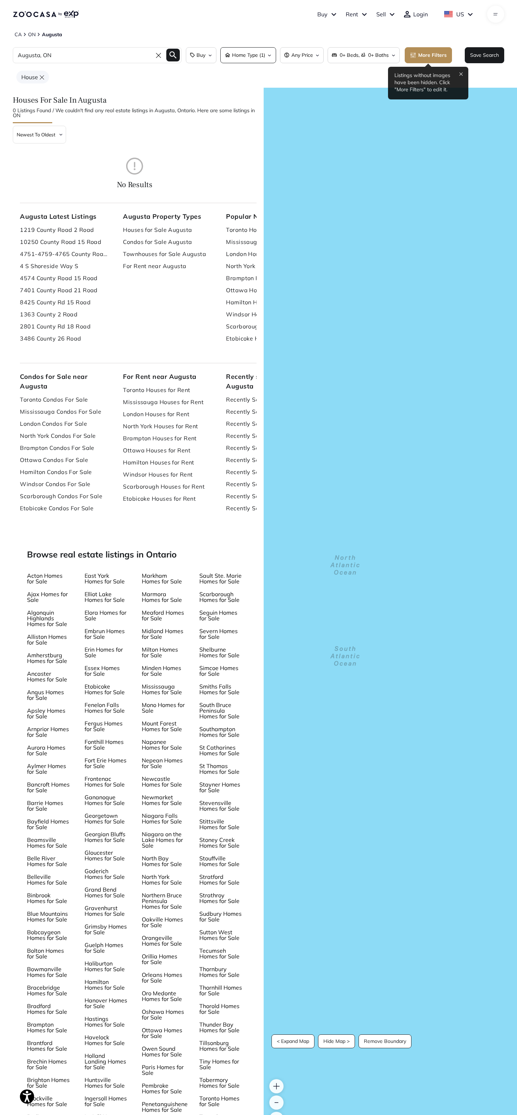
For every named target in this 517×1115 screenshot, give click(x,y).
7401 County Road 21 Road (59, 290)
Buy (322, 14)
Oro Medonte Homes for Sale (162, 996)
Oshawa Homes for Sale (163, 1014)
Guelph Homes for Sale (104, 947)
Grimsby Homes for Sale (106, 929)
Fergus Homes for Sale (104, 726)
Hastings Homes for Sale (105, 1021)
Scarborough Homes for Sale (219, 597)
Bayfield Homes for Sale (48, 824)
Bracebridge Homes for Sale (47, 990)
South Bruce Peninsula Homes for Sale (219, 710)
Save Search (484, 55)
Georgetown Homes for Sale (105, 818)
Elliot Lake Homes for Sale (105, 597)
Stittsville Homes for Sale (219, 824)
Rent (352, 14)
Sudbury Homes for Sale (220, 916)
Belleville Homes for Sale (47, 879)
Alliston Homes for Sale (47, 639)
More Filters (432, 55)
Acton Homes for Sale (45, 578)
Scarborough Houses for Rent (164, 486)
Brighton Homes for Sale (48, 1082)
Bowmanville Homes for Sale (47, 972)
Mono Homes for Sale (163, 707)
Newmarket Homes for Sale (162, 800)
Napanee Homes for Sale (162, 744)
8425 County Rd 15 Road (55, 302)
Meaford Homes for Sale (163, 615)
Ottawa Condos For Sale (54, 459)
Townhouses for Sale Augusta (164, 253)
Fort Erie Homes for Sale (105, 763)
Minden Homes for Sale (161, 670)
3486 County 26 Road (50, 338)
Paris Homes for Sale (163, 1070)
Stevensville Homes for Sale (219, 805)
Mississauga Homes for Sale (162, 689)
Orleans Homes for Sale (162, 977)
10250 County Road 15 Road (60, 241)
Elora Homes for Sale (105, 615)
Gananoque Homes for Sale (105, 800)
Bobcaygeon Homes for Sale (47, 935)
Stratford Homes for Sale (219, 879)
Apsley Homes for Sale (46, 713)
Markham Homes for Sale (162, 578)
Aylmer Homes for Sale (46, 768)
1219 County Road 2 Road (57, 229)
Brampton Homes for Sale (47, 1027)
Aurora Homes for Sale (46, 750)
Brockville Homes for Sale (47, 1101)
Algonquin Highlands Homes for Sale (47, 618)
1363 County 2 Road (48, 314)
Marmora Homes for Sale (162, 597)
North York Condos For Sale (58, 435)
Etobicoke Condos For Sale (56, 508)
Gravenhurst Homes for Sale (105, 910)
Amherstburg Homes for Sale (47, 658)
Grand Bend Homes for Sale (105, 892)
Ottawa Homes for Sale (162, 1033)
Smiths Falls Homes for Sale (219, 689)
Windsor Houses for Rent (158, 474)
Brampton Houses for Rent (160, 438)
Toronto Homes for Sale (219, 1101)
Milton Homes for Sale (160, 652)
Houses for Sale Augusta (157, 229)
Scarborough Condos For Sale (61, 496)
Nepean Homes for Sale (162, 763)
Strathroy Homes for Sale (219, 898)
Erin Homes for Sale (104, 652)
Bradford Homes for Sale (47, 1008)
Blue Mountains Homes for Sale (47, 916)
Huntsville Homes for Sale (105, 1082)
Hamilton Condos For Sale (56, 471)
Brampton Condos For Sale (57, 447)
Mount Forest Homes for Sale (162, 726)
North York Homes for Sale (162, 879)
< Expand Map (293, 1041)
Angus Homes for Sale (45, 695)
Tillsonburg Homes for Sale (219, 1045)
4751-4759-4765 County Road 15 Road (64, 253)
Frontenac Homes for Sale (105, 781)
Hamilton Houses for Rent (158, 462)
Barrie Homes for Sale (45, 805)
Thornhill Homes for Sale (220, 990)
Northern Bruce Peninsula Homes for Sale (162, 901)
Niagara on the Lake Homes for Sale (162, 840)
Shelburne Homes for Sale (219, 652)
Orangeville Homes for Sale (162, 940)
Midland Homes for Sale (162, 633)
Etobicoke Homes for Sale (105, 689)
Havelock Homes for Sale (105, 1040)
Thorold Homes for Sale (219, 1008)
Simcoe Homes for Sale (218, 670)
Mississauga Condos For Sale (60, 411)
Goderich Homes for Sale (105, 873)
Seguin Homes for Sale (218, 615)
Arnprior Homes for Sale (48, 731)
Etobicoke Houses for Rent (159, 498)
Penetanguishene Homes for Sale (165, 1106)
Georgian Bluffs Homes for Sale (105, 837)
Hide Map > (336, 1041)
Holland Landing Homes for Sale (105, 1061)
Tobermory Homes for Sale (219, 1082)
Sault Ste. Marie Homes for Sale (220, 578)
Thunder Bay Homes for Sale (219, 1027)
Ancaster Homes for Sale (47, 676)
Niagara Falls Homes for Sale (162, 818)
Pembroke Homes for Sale (162, 1088)
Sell (381, 14)
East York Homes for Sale (105, 578)
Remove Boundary (385, 1041)
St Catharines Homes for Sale (219, 750)
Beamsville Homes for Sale (47, 842)
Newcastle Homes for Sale (162, 781)
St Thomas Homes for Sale (219, 768)
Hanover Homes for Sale (106, 1003)
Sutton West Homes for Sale (219, 935)
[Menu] (495, 14)
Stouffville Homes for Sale (219, 861)
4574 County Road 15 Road (59, 278)
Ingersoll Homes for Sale (106, 1101)
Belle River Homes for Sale (47, 861)
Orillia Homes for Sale (159, 959)
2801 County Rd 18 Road (55, 326)
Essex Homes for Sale (102, 670)
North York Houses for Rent (160, 426)
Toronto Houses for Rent (156, 389)
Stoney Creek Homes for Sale (219, 842)
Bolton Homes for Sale (45, 953)
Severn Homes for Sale (218, 633)
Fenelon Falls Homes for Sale (105, 707)
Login (420, 14)
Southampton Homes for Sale (219, 731)
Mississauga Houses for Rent (163, 402)
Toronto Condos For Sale (54, 399)
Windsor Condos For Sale (55, 484)
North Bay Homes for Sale (162, 861)
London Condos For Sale (53, 423)
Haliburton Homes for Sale (105, 966)
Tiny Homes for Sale (219, 1064)
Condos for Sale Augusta (157, 241)
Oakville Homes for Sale (162, 922)
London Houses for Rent (156, 414)
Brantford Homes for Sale (47, 1045)
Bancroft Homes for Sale (48, 787)
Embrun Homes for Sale (105, 633)
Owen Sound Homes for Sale (162, 1051)
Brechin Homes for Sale (47, 1064)
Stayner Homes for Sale (219, 787)
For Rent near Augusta (154, 266)
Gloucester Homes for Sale (105, 855)
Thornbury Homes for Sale (219, 972)
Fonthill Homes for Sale (104, 744)
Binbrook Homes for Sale (47, 898)
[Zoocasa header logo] (46, 14)
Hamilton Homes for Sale (105, 984)
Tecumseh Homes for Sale (219, 953)
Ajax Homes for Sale (47, 597)
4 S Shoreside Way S (49, 266)
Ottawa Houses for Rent (156, 450)
